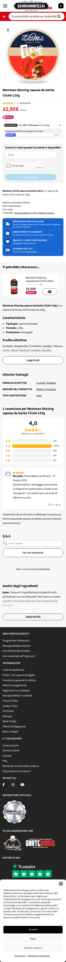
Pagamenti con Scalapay (16, 690)
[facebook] (4, 785)
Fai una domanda (33, 553)
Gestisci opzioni (33, 948)
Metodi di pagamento (15, 685)
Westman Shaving (46, 212)
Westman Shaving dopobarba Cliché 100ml (39, 279)
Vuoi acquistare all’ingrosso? (19, 656)
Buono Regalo (10, 731)
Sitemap (7, 716)
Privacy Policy (10, 701)
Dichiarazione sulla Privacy (39, 955)
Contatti (7, 756)
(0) (41, 284)
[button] (61, 883)
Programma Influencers (16, 640)
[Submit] (60, 16)
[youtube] (22, 785)
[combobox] (37, 16)
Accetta (33, 929)
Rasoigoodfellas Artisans (17, 646)
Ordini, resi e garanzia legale (19, 675)
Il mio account (10, 745)
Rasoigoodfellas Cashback (17, 695)
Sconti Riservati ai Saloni (16, 651)
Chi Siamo (8, 711)
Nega (33, 938)
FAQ (5, 761)
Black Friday (9, 721)
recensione (23, 103)
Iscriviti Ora (31, 177)
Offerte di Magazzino (14, 726)
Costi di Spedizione (13, 670)
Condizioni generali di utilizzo (19, 680)
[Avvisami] (50, 291)
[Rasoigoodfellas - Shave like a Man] (33, 6)
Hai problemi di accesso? (17, 771)
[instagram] (13, 785)
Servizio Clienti (11, 750)
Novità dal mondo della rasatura (21, 766)
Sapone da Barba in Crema (26, 212)
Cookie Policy (20, 955)
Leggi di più (33, 360)
